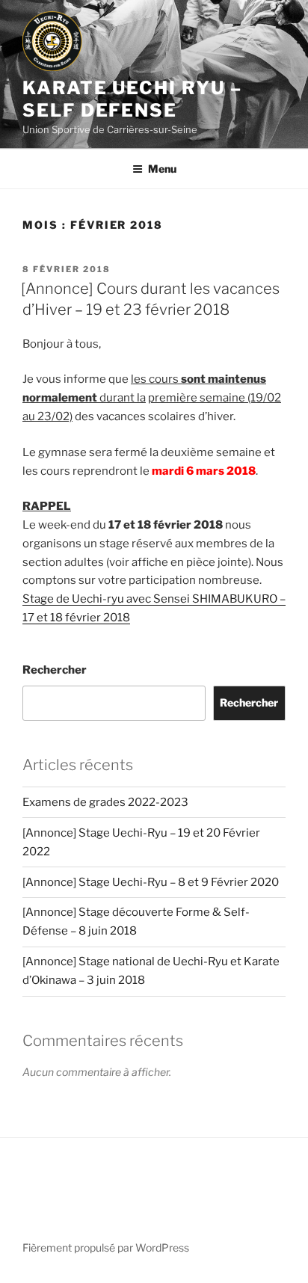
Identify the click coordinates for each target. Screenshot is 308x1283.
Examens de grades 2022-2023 (105, 802)
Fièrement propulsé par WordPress (105, 1247)
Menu (162, 168)
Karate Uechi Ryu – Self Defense (132, 99)
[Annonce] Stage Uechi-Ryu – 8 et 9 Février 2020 (150, 882)
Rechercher (54, 670)
